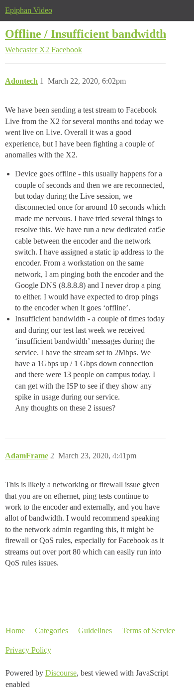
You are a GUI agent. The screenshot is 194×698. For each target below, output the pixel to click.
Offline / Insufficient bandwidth (85, 33)
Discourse (61, 673)
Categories (51, 630)
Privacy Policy (28, 650)
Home (15, 630)
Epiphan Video (28, 10)
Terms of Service (148, 630)
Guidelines (95, 630)
